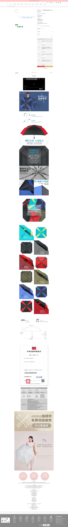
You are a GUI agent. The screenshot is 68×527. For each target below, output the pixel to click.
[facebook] (19, 26)
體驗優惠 (26, 519)
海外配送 (20, 520)
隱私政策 (20, 521)
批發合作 (39, 519)
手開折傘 (26, 4)
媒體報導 (14, 520)
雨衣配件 (33, 4)
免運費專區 (13, 6)
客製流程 (33, 519)
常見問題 (51, 521)
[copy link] (22, 26)
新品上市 (10, 4)
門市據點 (14, 522)
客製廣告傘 (36, 4)
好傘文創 (26, 520)
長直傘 (29, 4)
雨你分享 (45, 4)
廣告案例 (33, 520)
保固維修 (51, 519)
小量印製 (33, 521)
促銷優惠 (14, 4)
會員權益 (45, 521)
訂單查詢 (45, 520)
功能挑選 (18, 4)
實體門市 (41, 4)
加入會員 (45, 519)
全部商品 (8, 6)
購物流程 (20, 519)
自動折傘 (22, 4)
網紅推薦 (26, 521)
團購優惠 (39, 520)
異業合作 (39, 521)
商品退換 (51, 520)
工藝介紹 (33, 522)
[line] (17, 26)
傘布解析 (14, 521)
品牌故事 (14, 519)
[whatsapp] (20, 26)
